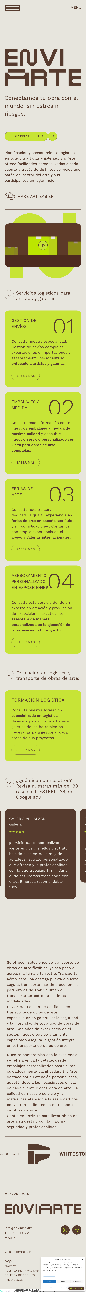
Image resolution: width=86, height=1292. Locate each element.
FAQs (8, 1261)
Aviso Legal (14, 1279)
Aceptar (49, 1281)
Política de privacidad (65, 1288)
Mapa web (12, 1266)
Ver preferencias (76, 1281)
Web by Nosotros (18, 1252)
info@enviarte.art (18, 1228)
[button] (82, 1259)
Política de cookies (54, 1288)
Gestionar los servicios (49, 1276)
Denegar (63, 1281)
